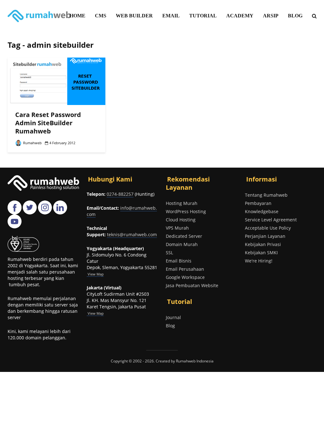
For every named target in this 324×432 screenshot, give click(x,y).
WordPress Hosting (186, 211)
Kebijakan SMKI (261, 253)
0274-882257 (120, 194)
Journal (173, 317)
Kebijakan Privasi (263, 244)
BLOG (295, 15)
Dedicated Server (184, 236)
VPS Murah (177, 228)
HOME (77, 15)
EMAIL (171, 15)
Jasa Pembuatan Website (192, 285)
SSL (169, 253)
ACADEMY (239, 15)
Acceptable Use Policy (268, 228)
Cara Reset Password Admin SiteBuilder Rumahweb (48, 123)
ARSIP (270, 15)
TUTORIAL (203, 15)
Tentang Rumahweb (266, 195)
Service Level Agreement (271, 220)
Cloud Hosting (181, 220)
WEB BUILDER (134, 15)
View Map (95, 313)
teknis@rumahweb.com (132, 234)
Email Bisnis (178, 261)
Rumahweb (32, 142)
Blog (170, 326)
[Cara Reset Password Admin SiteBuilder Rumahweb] (56, 80)
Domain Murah (182, 244)
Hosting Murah (181, 203)
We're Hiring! (258, 261)
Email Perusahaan (185, 269)
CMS (100, 15)
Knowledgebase (261, 211)
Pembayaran (258, 203)
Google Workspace (185, 277)
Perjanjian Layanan (265, 236)
